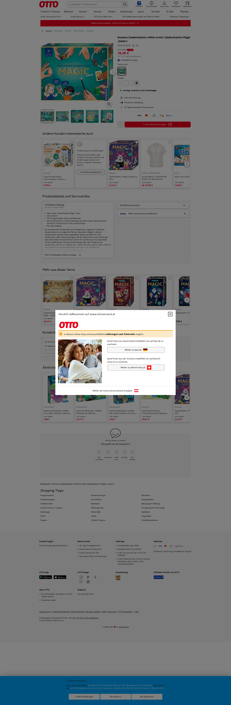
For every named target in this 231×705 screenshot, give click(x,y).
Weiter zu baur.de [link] (133, 350)
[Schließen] (170, 314)
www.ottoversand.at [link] (113, 391)
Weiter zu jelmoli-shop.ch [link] (133, 367)
